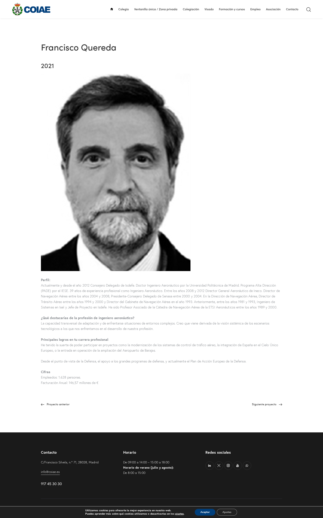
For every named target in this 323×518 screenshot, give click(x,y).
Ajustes (226, 512)
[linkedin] (209, 465)
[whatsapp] (247, 465)
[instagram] (228, 465)
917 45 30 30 (51, 483)
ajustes (179, 514)
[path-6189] (219, 465)
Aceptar (205, 512)
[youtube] (237, 465)
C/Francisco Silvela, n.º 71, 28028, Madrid (70, 462)
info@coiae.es (50, 472)
